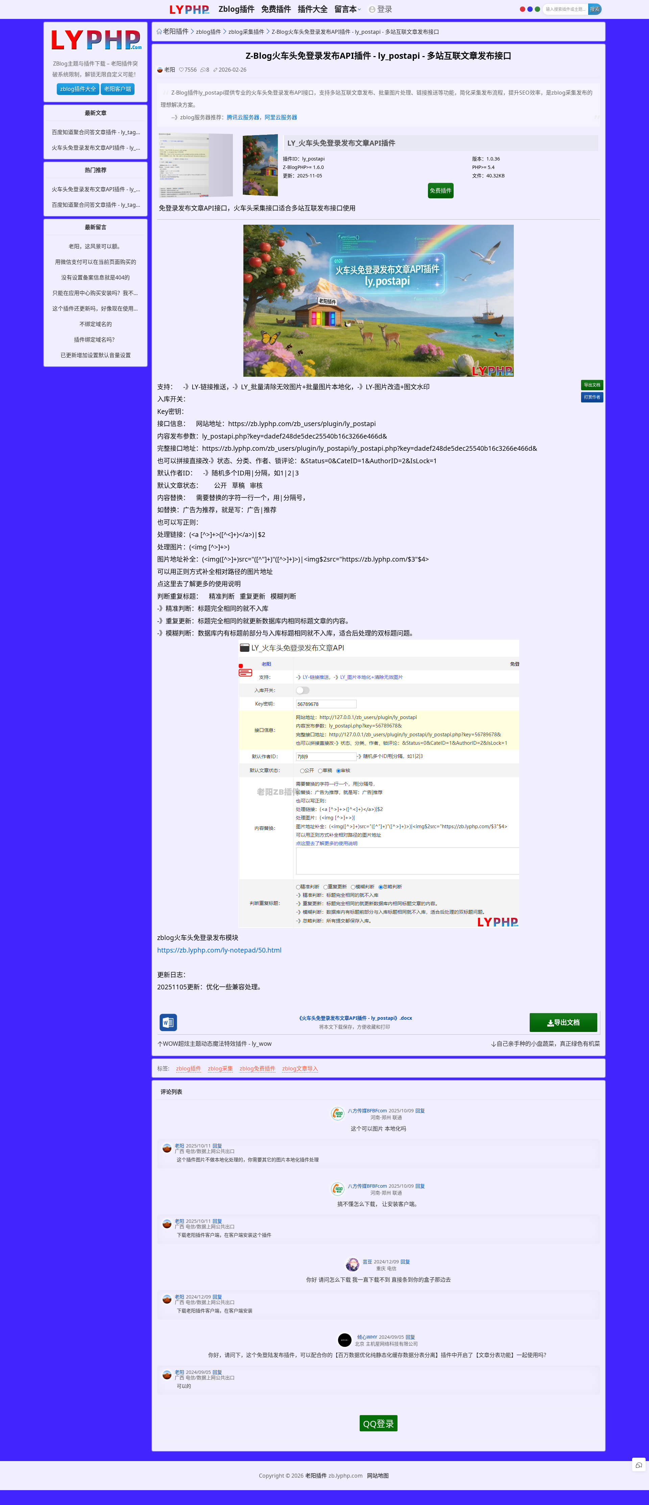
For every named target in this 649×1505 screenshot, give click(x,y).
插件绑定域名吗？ (95, 339)
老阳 (169, 69)
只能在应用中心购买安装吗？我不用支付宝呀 (95, 293)
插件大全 (313, 9)
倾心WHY (367, 1337)
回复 (420, 1110)
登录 (384, 9)
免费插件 (276, 9)
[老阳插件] (95, 40)
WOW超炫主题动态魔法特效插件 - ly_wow (217, 1043)
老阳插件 (176, 31)
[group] (219, 165)
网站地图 (378, 1475)
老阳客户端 (117, 89)
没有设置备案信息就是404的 (95, 277)
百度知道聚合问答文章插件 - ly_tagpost (95, 132)
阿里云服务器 (281, 117)
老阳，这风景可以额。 (96, 246)
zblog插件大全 (78, 89)
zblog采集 (220, 1068)
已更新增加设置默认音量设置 (96, 355)
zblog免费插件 (257, 1068)
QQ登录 (378, 1424)
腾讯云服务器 (243, 117)
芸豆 (367, 1261)
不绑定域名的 (95, 324)
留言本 (345, 9)
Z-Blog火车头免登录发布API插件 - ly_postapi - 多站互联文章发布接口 (355, 31)
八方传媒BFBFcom (367, 1110)
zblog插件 (237, 9)
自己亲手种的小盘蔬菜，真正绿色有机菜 (548, 1043)
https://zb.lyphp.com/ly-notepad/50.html (219, 950)
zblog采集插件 (246, 31)
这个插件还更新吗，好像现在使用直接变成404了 (95, 309)
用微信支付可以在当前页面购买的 (95, 262)
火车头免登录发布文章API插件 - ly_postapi (95, 148)
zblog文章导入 (300, 1068)
